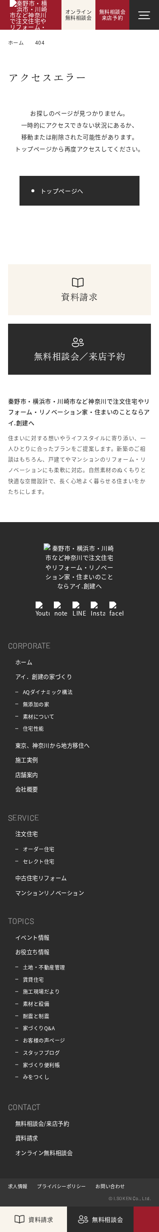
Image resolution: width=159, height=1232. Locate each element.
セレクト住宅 (39, 861)
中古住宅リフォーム (41, 878)
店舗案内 (26, 775)
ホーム (24, 662)
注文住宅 (26, 834)
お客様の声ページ (44, 1040)
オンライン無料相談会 (44, 1153)
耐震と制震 (36, 1016)
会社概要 (26, 789)
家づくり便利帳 (41, 1064)
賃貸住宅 (33, 979)
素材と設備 (36, 1003)
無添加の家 (36, 704)
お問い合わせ (110, 1186)
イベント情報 (32, 937)
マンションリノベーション (49, 893)
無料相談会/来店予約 (42, 1123)
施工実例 (26, 760)
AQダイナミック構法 (48, 691)
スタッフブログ (41, 1052)
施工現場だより (41, 991)
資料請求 (26, 1138)
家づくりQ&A (39, 1027)
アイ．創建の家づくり (44, 677)
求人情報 (18, 1186)
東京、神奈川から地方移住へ (52, 745)
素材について (39, 716)
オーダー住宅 (39, 849)
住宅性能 (33, 728)
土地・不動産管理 (44, 967)
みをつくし (36, 1076)
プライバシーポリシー (61, 1186)
